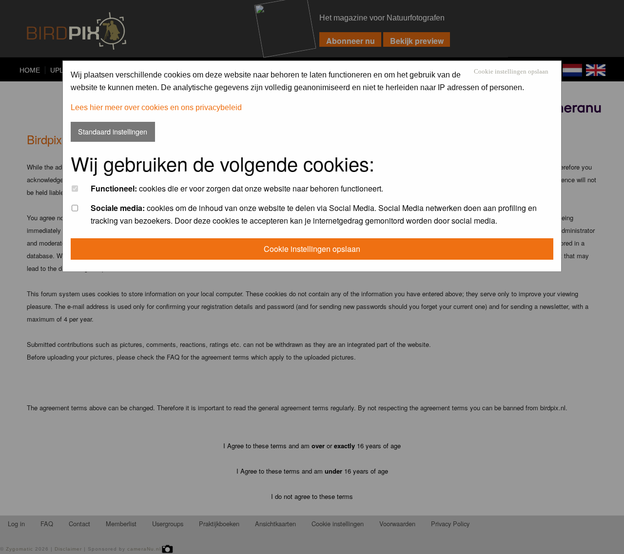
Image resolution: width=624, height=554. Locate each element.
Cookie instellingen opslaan (511, 72)
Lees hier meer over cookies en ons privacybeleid (156, 107)
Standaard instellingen (112, 131)
